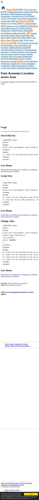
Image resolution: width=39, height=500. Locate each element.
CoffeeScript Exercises (18, 48)
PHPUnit (24, 26)
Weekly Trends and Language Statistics (17, 346)
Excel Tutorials (31, 61)
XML (21, 40)
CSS (25, 10)
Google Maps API (26, 36)
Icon (25, 19)
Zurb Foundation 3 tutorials (16, 15)
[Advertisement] (19, 104)
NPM (12, 21)
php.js (20, 12)
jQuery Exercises (15, 45)
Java (9, 23)
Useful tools (5, 64)
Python (4, 23)
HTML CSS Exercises (20, 43)
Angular (30, 19)
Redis (9, 33)
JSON (26, 40)
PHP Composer (7, 26)
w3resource (4, 4)
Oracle (3, 33)
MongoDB (28, 31)
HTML (20, 10)
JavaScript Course (15, 19)
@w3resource (5, 171)
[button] (19, 2)
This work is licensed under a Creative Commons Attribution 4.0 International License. (16, 484)
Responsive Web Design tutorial (14, 14)
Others (21, 61)
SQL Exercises (6, 54)
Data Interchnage (10, 40)
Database (33, 26)
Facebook (14, 292)
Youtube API (13, 36)
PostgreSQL (6, 31)
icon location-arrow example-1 (18, 170)
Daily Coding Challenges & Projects (16, 344)
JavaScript (31, 10)
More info (31, 498)
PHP (32, 21)
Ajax (31, 40)
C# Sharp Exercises (16, 52)
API (28, 33)
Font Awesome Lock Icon (13, 285)
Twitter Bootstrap (31, 12)
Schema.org (13, 12)
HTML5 (4, 12)
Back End (25, 21)
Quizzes (27, 68)
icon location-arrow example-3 (18, 275)
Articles (34, 68)
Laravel (17, 26)
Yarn (17, 21)
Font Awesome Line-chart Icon (17, 283)
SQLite (14, 31)
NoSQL (20, 31)
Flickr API (5, 38)
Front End (11, 9)
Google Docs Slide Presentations (14, 66)
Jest (2, 21)
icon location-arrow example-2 (18, 215)
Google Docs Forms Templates (23, 64)
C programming (29, 23)
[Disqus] (19, 455)
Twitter (23, 292)
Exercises (5, 43)
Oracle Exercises (19, 54)
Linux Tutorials (17, 68)
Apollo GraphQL (19, 33)
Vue (35, 19)
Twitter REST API (27, 38)
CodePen (16, 171)
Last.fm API (15, 38)
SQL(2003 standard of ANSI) (13, 28)
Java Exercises (31, 52)
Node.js (15, 23)
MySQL (28, 28)
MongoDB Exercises (17, 59)
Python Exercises (15, 50)
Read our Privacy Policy (12, 490)
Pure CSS (24, 16)
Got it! (31, 494)
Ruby (20, 23)
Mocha (7, 21)
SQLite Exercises (15, 56)
